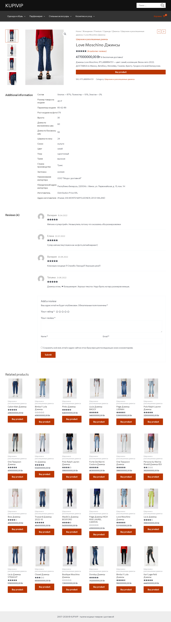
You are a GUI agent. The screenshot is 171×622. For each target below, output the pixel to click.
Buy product (121, 72)
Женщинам (88, 31)
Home (78, 31)
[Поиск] (163, 5)
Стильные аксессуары (59, 16)
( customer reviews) (97, 51)
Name (44, 336)
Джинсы (116, 31)
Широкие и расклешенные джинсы (92, 39)
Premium (98, 31)
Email (106, 336)
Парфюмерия (35, 16)
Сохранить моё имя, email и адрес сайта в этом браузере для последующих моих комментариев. (88, 348)
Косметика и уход (83, 16)
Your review (48, 317)
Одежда (107, 31)
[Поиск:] (149, 5)
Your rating (48, 311)
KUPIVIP (14, 5)
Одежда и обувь (15, 16)
